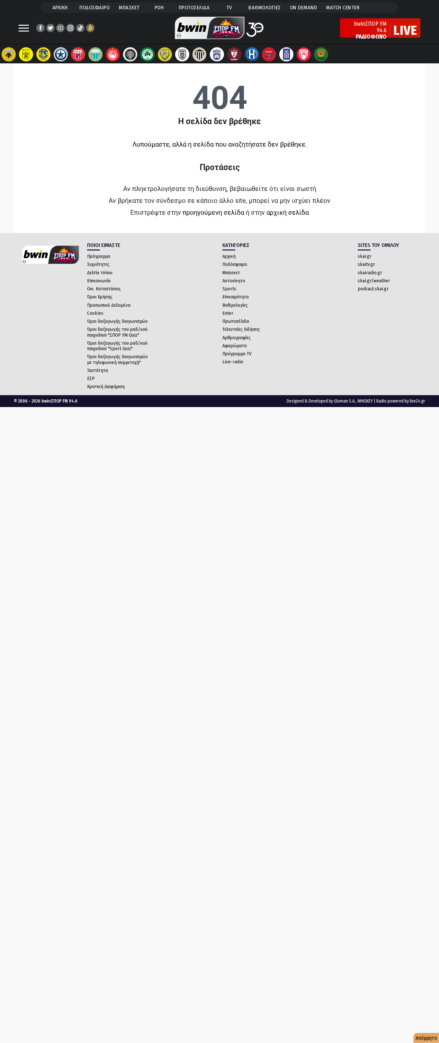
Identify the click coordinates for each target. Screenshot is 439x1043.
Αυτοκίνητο (233, 281)
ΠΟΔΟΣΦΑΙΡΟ (94, 8)
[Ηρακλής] (252, 54)
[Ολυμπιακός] (113, 54)
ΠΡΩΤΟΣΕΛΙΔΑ (194, 8)
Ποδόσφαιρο (234, 264)
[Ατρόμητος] (61, 54)
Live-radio (232, 362)
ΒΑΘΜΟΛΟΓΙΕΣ (264, 8)
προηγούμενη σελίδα (213, 212)
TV (229, 8)
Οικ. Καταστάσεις (104, 289)
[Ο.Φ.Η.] (130, 54)
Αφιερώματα (234, 346)
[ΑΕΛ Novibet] (234, 54)
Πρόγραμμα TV (237, 354)
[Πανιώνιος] (269, 54)
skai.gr (365, 256)
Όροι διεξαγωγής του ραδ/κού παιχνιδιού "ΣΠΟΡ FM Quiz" (117, 332)
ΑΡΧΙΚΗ (60, 8)
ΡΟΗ (159, 8)
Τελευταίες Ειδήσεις (241, 329)
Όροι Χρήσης (99, 297)
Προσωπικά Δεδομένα (108, 305)
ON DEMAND (303, 8)
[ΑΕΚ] (9, 54)
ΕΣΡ (91, 378)
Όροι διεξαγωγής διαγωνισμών (117, 321)
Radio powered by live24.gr (400, 401)
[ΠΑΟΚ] (182, 54)
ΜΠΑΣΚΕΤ (129, 8)
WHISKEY (365, 401)
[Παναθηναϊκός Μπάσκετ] (321, 54)
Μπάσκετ (231, 273)
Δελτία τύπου (99, 273)
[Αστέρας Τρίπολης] (43, 54)
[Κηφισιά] (217, 54)
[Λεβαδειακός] (95, 54)
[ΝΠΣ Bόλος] (78, 54)
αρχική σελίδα (287, 212)
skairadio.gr (370, 273)
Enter (227, 313)
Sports (229, 289)
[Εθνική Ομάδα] (286, 54)
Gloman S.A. (344, 401)
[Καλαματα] (200, 54)
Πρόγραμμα (98, 256)
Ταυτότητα (97, 370)
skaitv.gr (366, 264)
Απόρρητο (426, 1038)
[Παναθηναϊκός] (147, 54)
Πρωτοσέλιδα (235, 321)
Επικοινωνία (99, 281)
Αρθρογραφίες (236, 337)
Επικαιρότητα (235, 297)
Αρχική (229, 256)
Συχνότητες (98, 264)
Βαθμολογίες (235, 305)
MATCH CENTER (342, 8)
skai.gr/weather (374, 281)
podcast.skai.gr (373, 289)
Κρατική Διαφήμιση (106, 386)
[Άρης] (26, 54)
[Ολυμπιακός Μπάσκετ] (304, 54)
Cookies (95, 313)
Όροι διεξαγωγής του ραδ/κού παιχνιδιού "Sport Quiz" (117, 345)
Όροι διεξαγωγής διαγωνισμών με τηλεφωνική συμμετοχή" (117, 359)
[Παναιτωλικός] (165, 54)
